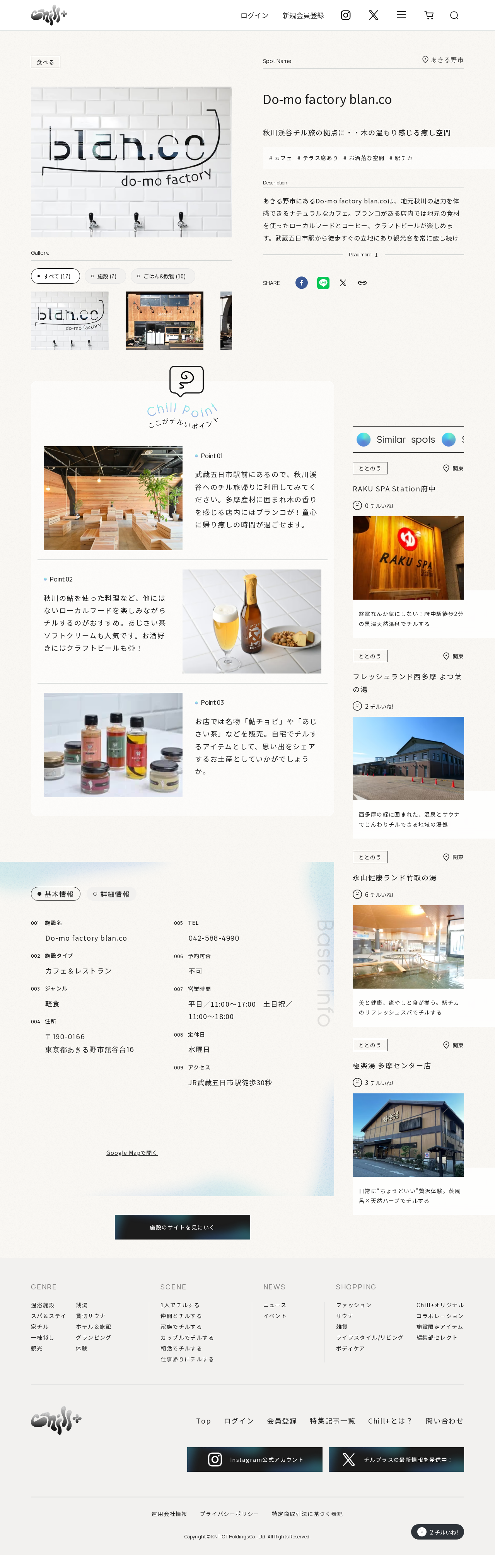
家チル (40, 1326)
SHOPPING (356, 1286)
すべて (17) (57, 276)
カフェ (283, 158)
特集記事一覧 (333, 1420)
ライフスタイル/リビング (370, 1337)
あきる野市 (447, 59)
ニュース (275, 1305)
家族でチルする (181, 1326)
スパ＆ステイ (49, 1316)
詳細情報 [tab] (115, 894)
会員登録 (282, 1420)
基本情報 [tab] (59, 894)
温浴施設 (43, 1305)
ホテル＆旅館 (93, 1326)
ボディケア (350, 1348)
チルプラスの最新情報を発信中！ (408, 1459)
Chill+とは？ (390, 1420)
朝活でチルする (181, 1348)
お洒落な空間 (366, 158)
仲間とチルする (181, 1316)
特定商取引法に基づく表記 (307, 1513)
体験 (82, 1348)
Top (203, 1420)
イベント (275, 1316)
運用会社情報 (169, 1513)
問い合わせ (445, 1420)
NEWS (274, 1286)
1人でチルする (180, 1305)
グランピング (93, 1337)
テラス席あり (320, 158)
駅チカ (404, 158)
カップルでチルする (187, 1337)
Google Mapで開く (132, 1152)
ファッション (354, 1305)
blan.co (375, 200)
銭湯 (82, 1305)
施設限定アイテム (440, 1326)
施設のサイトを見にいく (182, 1227)
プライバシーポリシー (229, 1513)
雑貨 (342, 1326)
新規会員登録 (303, 15)
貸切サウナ (91, 1316)
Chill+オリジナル (440, 1305)
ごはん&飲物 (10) (164, 276)
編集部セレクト (437, 1337)
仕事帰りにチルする (187, 1359)
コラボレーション (440, 1316)
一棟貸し (43, 1337)
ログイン (254, 15)
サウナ (345, 1316)
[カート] (429, 15)
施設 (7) (106, 276)
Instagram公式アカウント (267, 1459)
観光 (37, 1348)
